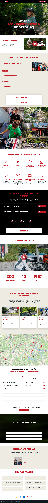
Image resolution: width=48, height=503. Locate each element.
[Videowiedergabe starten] (35, 43)
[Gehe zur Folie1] (22, 330)
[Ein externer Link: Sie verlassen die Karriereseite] (5, 1)
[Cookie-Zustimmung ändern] (1, 502)
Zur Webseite (11, 501)
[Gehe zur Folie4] (25, 330)
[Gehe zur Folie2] (23, 330)
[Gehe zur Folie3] (24, 330)
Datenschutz (7, 501)
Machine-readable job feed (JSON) (18, 501)
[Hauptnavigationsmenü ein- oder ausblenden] (24, 1)
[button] (5, 360)
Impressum (3, 501)
